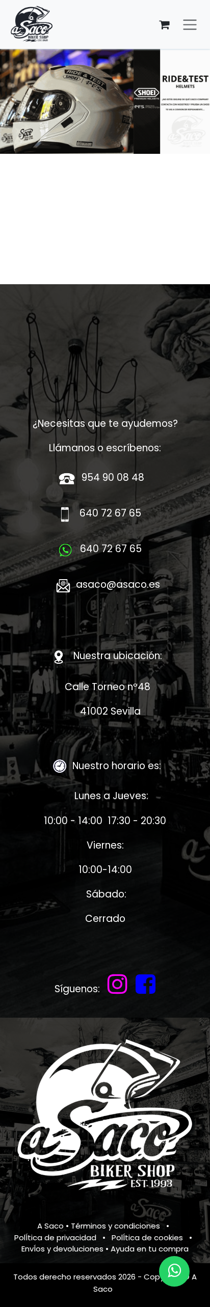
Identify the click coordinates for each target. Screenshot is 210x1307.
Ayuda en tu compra (150, 1248)
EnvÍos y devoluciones (62, 1248)
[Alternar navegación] (189, 25)
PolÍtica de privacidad (55, 1237)
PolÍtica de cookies (147, 1237)
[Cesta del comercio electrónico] (164, 24)
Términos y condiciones (115, 1225)
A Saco (50, 1225)
